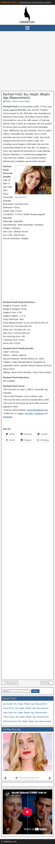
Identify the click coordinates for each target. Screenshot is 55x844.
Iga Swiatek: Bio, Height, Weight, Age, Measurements (25, 704)
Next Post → (47, 683)
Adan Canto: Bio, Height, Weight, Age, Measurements (25, 713)
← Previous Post (10, 683)
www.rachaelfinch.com (37, 410)
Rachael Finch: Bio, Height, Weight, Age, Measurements (26, 96)
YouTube (29, 413)
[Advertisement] (27, 61)
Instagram (7, 417)
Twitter (20, 413)
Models (8, 101)
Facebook (38, 413)
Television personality (21, 101)
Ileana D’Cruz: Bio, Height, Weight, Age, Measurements (26, 708)
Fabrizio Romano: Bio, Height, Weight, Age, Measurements (27, 721)
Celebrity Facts (9, 2)
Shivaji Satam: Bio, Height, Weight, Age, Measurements (26, 717)
